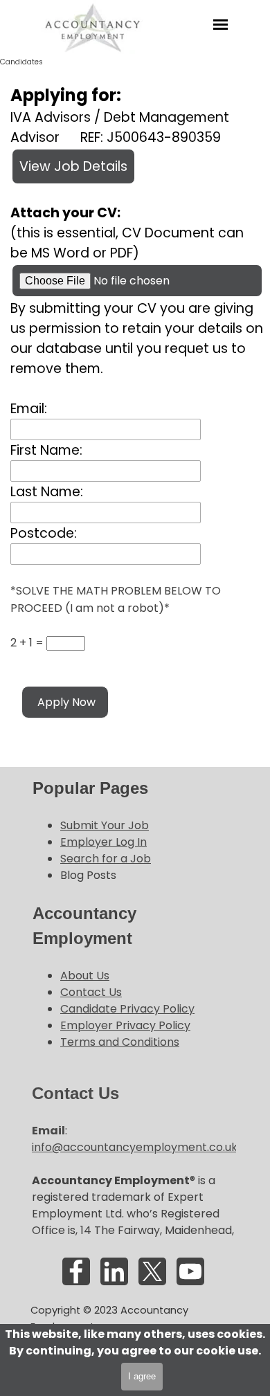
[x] (152, 1271)
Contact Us (91, 992)
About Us (84, 975)
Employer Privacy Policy (125, 1025)
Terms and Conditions (119, 1042)
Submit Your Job (104, 825)
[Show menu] (220, 24)
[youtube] (190, 1271)
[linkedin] (114, 1271)
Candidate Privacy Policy (127, 1009)
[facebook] (76, 1271)
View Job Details (73, 166)
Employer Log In (103, 842)
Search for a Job (105, 859)
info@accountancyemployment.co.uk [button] (134, 1147)
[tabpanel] (134, 830)
